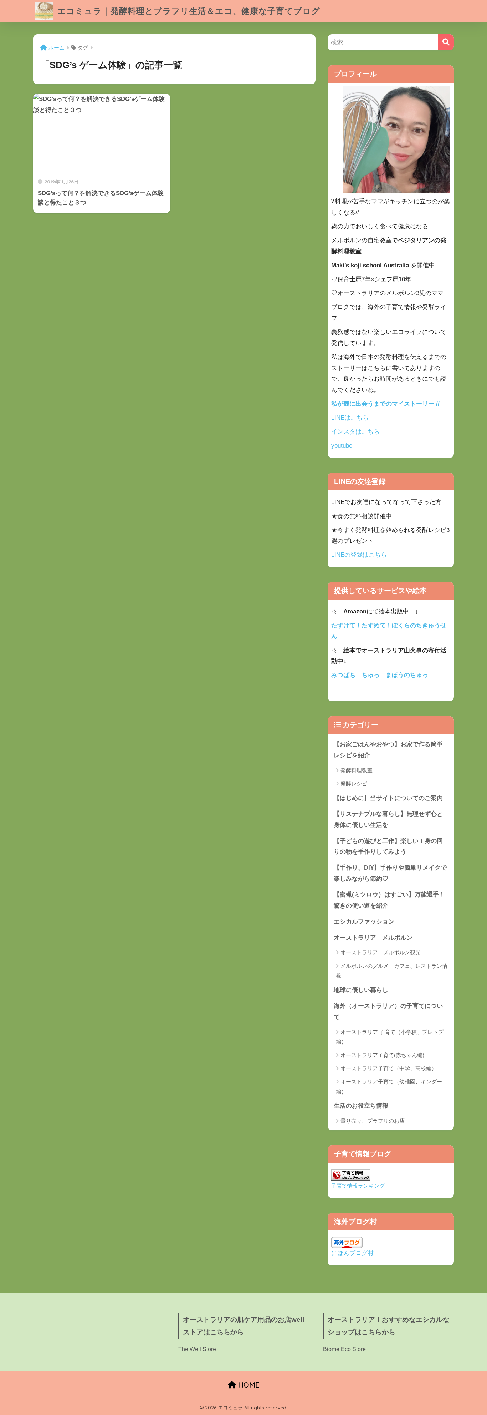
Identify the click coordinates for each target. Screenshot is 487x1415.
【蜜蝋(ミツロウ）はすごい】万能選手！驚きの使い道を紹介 (389, 900)
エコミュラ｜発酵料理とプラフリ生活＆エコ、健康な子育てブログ (187, 11)
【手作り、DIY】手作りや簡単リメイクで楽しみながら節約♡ (390, 873)
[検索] (446, 42)
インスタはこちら (355, 431)
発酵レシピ (353, 783)
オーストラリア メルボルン (376, 937)
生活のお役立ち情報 (361, 1105)
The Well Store (197, 1349)
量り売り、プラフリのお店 (372, 1121)
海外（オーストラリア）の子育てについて (388, 1011)
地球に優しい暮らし (361, 990)
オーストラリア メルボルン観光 (380, 952)
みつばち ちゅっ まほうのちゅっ (379, 675)
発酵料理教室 (356, 770)
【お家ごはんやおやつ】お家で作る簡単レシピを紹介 (388, 750)
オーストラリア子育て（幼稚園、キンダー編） (389, 1086)
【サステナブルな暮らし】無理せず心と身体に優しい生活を (388, 819)
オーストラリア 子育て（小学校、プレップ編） (390, 1037)
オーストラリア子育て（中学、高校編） (388, 1068)
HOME (248, 1384)
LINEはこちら (350, 417)
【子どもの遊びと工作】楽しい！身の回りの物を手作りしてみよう (388, 846)
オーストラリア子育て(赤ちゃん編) (382, 1055)
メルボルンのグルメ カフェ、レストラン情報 (391, 971)
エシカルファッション (364, 921)
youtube (341, 445)
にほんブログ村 (352, 1253)
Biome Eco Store (344, 1349)
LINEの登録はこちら (359, 554)
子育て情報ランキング (358, 1186)
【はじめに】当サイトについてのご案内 (388, 798)
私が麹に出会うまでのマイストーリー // (385, 403)
